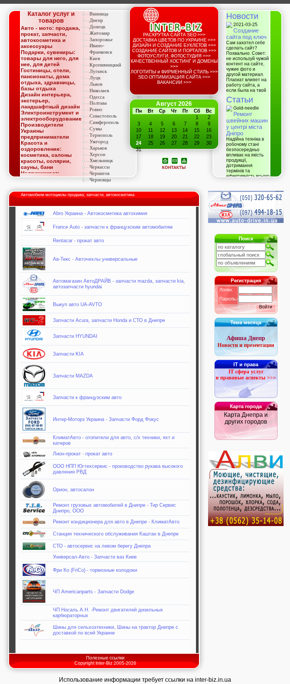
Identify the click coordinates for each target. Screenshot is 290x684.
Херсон (97, 154)
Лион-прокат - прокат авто (82, 454)
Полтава (98, 103)
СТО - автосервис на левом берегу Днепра (102, 546)
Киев (94, 58)
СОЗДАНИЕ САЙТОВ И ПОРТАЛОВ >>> (174, 50)
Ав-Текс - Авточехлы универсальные (95, 259)
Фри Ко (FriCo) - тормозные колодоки (95, 570)
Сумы (95, 129)
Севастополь (103, 116)
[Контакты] (174, 160)
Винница (98, 14)
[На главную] (165, 160)
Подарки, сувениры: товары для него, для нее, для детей (50, 58)
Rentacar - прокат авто (78, 240)
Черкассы (99, 167)
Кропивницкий (105, 65)
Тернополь (101, 135)
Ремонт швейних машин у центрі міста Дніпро (247, 123)
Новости (242, 16)
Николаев (99, 90)
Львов (95, 84)
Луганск (98, 71)
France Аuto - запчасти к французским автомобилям (113, 227)
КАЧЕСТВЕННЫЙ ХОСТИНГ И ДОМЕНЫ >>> (174, 64)
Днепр (96, 20)
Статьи (239, 99)
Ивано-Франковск (100, 49)
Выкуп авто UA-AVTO (77, 304)
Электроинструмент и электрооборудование (51, 116)
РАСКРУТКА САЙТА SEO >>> (174, 34)
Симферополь (104, 122)
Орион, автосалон (73, 489)
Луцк (94, 77)
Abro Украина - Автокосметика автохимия (100, 213)
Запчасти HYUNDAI (75, 336)
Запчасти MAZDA (73, 376)
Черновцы (100, 180)
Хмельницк (101, 160)
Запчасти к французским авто (87, 397)
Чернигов (99, 173)
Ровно (95, 109)
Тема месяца (245, 322)
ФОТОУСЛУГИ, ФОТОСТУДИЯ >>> (174, 56)
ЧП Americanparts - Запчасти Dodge (93, 591)
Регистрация (246, 280)
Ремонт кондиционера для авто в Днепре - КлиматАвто (116, 522)
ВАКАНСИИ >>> (174, 82)
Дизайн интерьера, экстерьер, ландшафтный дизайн (50, 100)
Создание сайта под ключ (246, 33)
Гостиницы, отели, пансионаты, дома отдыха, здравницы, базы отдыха (48, 79)
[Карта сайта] (184, 160)
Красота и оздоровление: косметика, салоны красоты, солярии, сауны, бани (46, 155)
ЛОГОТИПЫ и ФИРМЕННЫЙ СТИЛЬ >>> (174, 71)
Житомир (99, 33)
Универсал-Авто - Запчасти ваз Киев (95, 557)
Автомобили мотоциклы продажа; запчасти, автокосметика (77, 194)
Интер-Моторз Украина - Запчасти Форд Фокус (106, 419)
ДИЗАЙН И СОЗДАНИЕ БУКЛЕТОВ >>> (174, 45)
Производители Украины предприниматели (45, 131)
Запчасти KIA (68, 354)
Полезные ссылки (105, 658)
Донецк (97, 26)
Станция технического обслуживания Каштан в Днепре (116, 534)
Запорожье (101, 39)
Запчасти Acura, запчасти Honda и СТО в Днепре (109, 320)
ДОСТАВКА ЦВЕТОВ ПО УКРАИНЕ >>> (174, 40)
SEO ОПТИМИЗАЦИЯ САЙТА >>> (174, 77)
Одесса (97, 97)
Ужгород (98, 141)
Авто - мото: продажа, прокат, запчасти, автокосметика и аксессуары (50, 37)
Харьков (98, 148)
